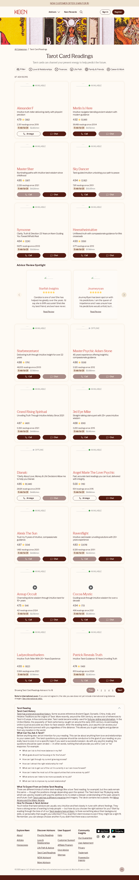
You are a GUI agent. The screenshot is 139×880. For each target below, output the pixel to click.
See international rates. (32, 698)
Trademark (83, 852)
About (20, 835)
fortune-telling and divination (102, 719)
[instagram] (98, 837)
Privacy (81, 847)
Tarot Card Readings (46, 852)
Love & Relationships (43, 841)
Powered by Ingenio (83, 859)
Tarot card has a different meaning (49, 797)
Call (86, 134)
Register (118, 12)
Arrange (30, 134)
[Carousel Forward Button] (124, 294)
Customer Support (66, 840)
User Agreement (85, 843)
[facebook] (103, 837)
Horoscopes (22, 845)
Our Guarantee (85, 838)
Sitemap (61, 854)
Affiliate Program (65, 845)
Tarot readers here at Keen (62, 811)
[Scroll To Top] (121, 869)
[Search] (81, 12)
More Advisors (43, 862)
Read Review (48, 311)
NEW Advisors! (44, 857)
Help (60, 835)
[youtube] (114, 837)
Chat (56, 134)
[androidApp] (117, 832)
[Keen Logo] (21, 12)
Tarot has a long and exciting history (34, 713)
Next (120, 690)
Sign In (105, 12)
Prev (91, 690)
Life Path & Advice (45, 847)
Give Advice (63, 850)
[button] (119, 708)
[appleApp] (103, 832)
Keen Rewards (70, 12)
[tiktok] (108, 837)
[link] (35, 587)
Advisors (52, 12)
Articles (20, 840)
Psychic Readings (45, 835)
